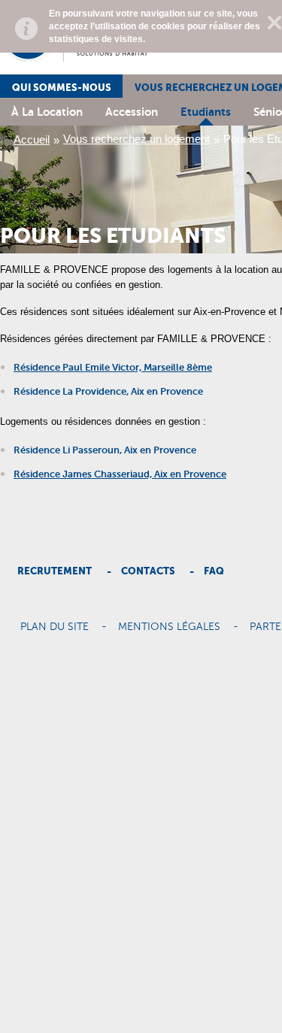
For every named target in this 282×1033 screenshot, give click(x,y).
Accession (131, 111)
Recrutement (54, 571)
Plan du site (54, 627)
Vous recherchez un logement (136, 138)
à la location (47, 111)
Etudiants (205, 111)
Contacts (148, 571)
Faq (214, 571)
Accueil (32, 139)
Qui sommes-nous (61, 87)
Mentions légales (169, 627)
